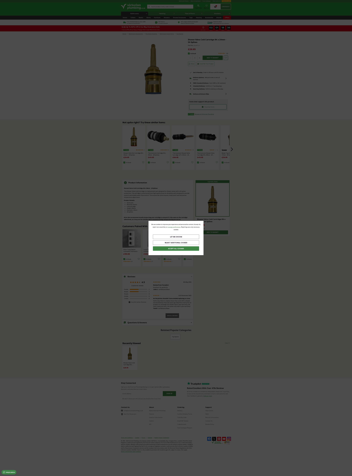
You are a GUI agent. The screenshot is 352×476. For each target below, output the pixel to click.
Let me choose (176, 237)
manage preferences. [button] (174, 227)
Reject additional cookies (176, 243)
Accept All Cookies (176, 249)
